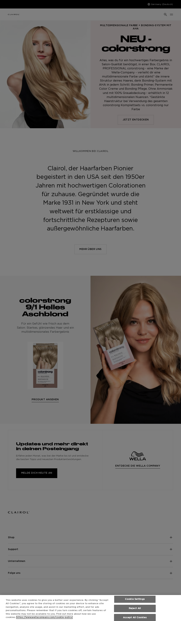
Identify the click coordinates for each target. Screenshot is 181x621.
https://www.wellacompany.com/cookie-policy (44, 617)
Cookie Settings (135, 599)
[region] (90, 608)
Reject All (135, 608)
